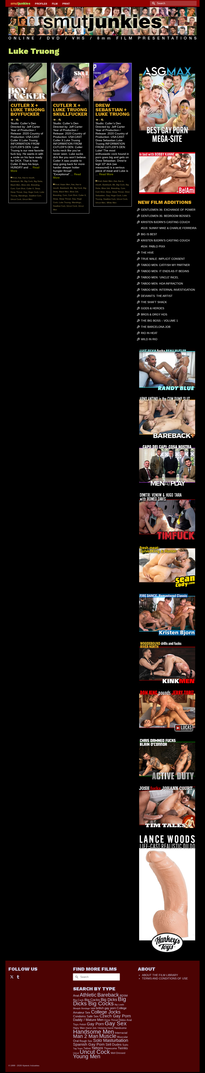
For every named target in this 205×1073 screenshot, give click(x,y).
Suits (125, 1044)
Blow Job (25, 185)
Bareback (15, 181)
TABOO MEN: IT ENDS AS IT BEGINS (165, 271)
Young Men (86, 1056)
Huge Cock (33, 192)
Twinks (123, 1048)
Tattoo (87, 1048)
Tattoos (97, 1048)
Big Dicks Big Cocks (99, 1001)
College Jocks (106, 1012)
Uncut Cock (16, 199)
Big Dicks (38, 181)
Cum (13, 188)
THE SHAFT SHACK (154, 302)
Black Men (15, 185)
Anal (15, 178)
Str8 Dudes (114, 1044)
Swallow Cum (35, 196)
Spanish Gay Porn (89, 1044)
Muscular (122, 1036)
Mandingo (23, 196)
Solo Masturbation (110, 1040)
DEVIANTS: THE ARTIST (157, 295)
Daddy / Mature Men (88, 1020)
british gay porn (106, 1008)
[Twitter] (12, 976)
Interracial (121, 1032)
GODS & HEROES (152, 308)
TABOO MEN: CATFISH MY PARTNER (165, 265)
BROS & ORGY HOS (154, 314)
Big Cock (28, 181)
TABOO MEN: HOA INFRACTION (162, 283)
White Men (112, 203)
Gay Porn (95, 1024)
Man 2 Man (85, 1036)
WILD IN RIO (149, 339)
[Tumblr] (18, 976)
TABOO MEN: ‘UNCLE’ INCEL (160, 277)
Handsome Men (93, 1031)
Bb (22, 181)
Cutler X (30, 188)
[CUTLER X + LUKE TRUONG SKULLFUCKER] (70, 82)
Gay (25, 192)
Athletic (88, 995)
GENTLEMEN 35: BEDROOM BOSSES (165, 215)
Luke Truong (65, 202)
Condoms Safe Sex (86, 1016)
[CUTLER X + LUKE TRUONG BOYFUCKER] (28, 82)
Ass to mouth (28, 178)
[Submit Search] (153, 3)
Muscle (107, 1036)
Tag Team (78, 1048)
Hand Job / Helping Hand (99, 1028)
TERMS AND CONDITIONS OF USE (165, 978)
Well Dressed (118, 1053)
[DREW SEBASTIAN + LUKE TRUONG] (112, 82)
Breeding (35, 185)
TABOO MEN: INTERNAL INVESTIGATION (168, 289)
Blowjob (76, 1008)
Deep (37, 188)
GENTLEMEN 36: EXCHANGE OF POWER (168, 209)
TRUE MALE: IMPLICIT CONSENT (163, 258)
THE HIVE (147, 252)
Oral (76, 1040)
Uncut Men (27, 199)
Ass (19, 178)
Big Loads (119, 1004)
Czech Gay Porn (115, 1016)
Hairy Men (79, 1028)
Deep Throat (16, 192)
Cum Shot (20, 188)
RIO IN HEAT (149, 333)
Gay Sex (116, 1023)
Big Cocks (92, 1000)
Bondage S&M (88, 1008)
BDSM (124, 995)
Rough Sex (85, 1040)
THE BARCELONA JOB (155, 326)
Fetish (82, 1024)
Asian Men (65, 184)
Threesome (110, 1048)
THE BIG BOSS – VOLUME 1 (159, 320)
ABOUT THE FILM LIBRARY (160, 975)
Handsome (120, 1028)
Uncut (76, 1053)
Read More (106, 174)
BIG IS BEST (149, 234)
